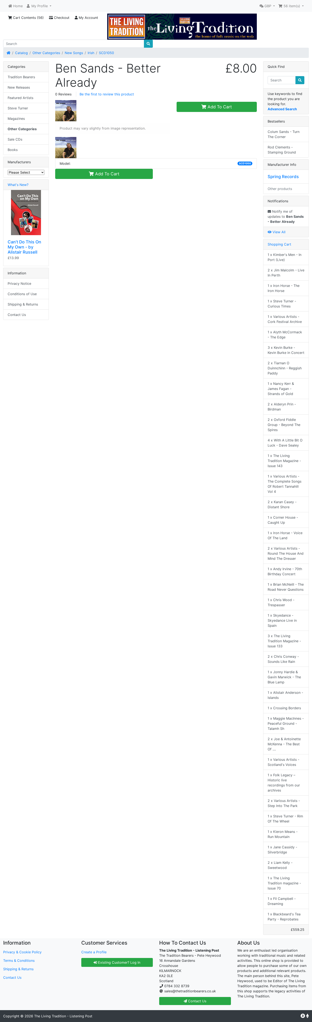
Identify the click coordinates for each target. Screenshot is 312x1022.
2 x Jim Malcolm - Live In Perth (286, 272)
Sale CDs (15, 139)
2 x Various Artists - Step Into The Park (284, 803)
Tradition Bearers (21, 77)
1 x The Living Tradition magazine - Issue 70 (284, 883)
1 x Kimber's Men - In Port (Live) (284, 257)
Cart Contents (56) (28, 17)
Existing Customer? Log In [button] (118, 962)
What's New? (18, 185)
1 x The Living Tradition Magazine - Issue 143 (284, 461)
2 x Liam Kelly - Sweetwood (280, 865)
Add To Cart (219, 106)
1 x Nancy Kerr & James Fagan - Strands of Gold (281, 388)
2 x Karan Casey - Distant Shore (282, 504)
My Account (88, 17)
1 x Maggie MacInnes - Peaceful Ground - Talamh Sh (286, 723)
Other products (280, 189)
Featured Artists (20, 98)
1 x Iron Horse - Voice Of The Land (285, 535)
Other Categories (46, 53)
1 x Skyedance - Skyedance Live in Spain (282, 620)
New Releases (19, 87)
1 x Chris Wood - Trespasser (281, 602)
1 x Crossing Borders (284, 708)
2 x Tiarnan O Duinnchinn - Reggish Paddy (285, 368)
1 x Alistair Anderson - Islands (285, 695)
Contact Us (17, 315)
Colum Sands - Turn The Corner (283, 134)
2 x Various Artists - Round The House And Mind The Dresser (286, 553)
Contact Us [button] (196, 1001)
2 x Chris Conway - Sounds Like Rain (283, 659)
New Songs (74, 53)
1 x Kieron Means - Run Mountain (283, 834)
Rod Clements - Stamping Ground (282, 149)
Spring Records (283, 176)
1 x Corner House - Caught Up (283, 520)
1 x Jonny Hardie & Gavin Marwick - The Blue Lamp (284, 677)
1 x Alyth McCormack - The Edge (285, 334)
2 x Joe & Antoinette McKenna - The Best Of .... (284, 744)
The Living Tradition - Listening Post (63, 1016)
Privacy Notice (19, 283)
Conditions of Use (22, 294)
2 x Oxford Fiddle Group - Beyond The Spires (284, 424)
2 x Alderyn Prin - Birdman (282, 406)
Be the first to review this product (107, 94)
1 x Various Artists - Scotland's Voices (283, 762)
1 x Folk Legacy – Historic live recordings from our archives (284, 782)
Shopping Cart (279, 244)
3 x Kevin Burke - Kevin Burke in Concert (286, 350)
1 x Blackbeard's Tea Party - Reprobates (284, 916)
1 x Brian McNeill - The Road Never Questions (286, 587)
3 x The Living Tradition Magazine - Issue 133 (284, 641)
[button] (38, 6)
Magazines (16, 118)
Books (13, 150)
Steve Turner (18, 108)
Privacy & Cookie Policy (22, 952)
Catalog (21, 53)
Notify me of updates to (286, 216)
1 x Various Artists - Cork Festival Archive (285, 319)
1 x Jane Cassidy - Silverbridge (282, 849)
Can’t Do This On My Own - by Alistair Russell (24, 247)
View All (278, 232)
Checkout (61, 17)
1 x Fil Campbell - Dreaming (282, 901)
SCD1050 (106, 53)
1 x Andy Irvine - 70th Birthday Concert (285, 571)
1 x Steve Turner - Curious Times (282, 303)
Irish (91, 53)
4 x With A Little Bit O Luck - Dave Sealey (285, 442)
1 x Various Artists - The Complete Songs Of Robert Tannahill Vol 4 (284, 484)
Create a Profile (94, 952)
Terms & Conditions (19, 960)
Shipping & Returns (23, 304)
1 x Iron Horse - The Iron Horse (283, 288)
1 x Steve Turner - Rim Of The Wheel (285, 818)
